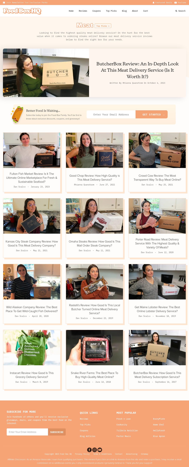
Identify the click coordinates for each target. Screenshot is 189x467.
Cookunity (122, 424)
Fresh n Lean (124, 419)
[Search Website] (176, 11)
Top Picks (111, 10)
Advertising (131, 454)
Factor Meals (124, 436)
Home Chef (158, 424)
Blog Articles (87, 436)
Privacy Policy (82, 454)
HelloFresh (159, 430)
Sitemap (144, 454)
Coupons (84, 430)
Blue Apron (159, 436)
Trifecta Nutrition (127, 430)
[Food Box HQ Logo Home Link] (22, 11)
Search (181, 10)
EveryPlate (159, 419)
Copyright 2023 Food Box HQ (58, 454)
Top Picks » (102, 25)
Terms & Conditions (102, 454)
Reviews (83, 10)
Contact (118, 454)
